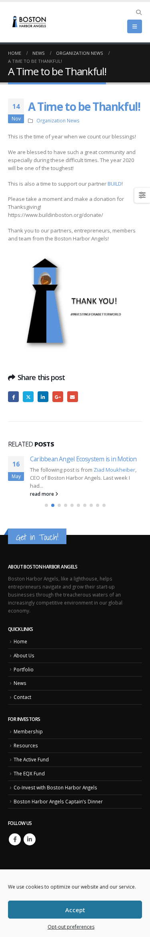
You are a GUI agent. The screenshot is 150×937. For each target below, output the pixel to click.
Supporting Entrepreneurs (82, 458)
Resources (26, 749)
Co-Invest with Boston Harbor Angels (55, 791)
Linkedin (30, 843)
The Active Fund (31, 763)
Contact (22, 701)
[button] (46, 509)
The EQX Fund (29, 777)
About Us (24, 659)
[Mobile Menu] (134, 26)
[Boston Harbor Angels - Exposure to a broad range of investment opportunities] (30, 22)
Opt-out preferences (71, 926)
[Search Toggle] (138, 12)
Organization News (58, 120)
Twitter (28, 396)
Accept (75, 910)
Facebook (13, 396)
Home (20, 645)
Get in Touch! (37, 541)
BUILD (115, 183)
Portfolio (24, 673)
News (20, 687)
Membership (28, 735)
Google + (57, 396)
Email (72, 396)
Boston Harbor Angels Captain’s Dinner (58, 805)
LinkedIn (43, 396)
